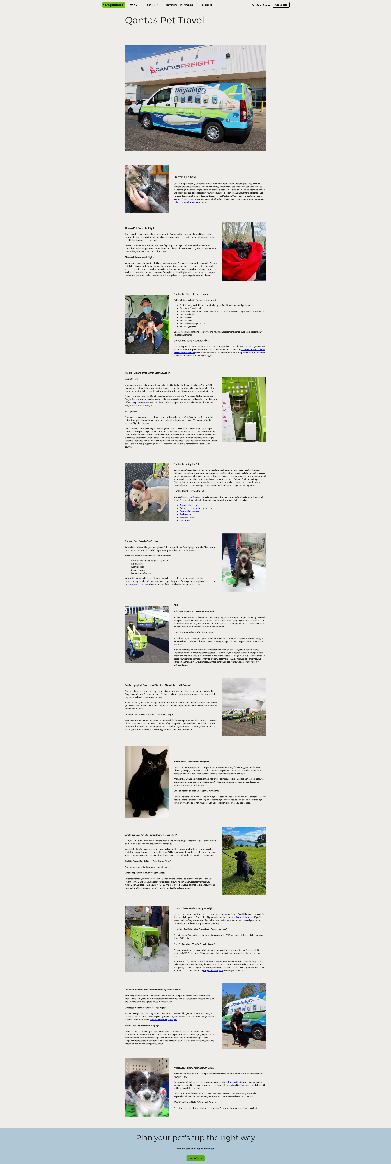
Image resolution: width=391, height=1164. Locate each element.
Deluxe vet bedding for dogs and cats (196, 508)
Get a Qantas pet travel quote (187, 202)
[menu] (195, 5)
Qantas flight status (244, 917)
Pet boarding (185, 514)
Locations (207, 4)
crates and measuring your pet (163, 1019)
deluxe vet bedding (236, 1082)
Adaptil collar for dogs (189, 505)
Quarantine (185, 520)
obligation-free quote (213, 970)
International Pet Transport (179, 4)
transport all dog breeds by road (143, 584)
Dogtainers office (140, 402)
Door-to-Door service (189, 511)
